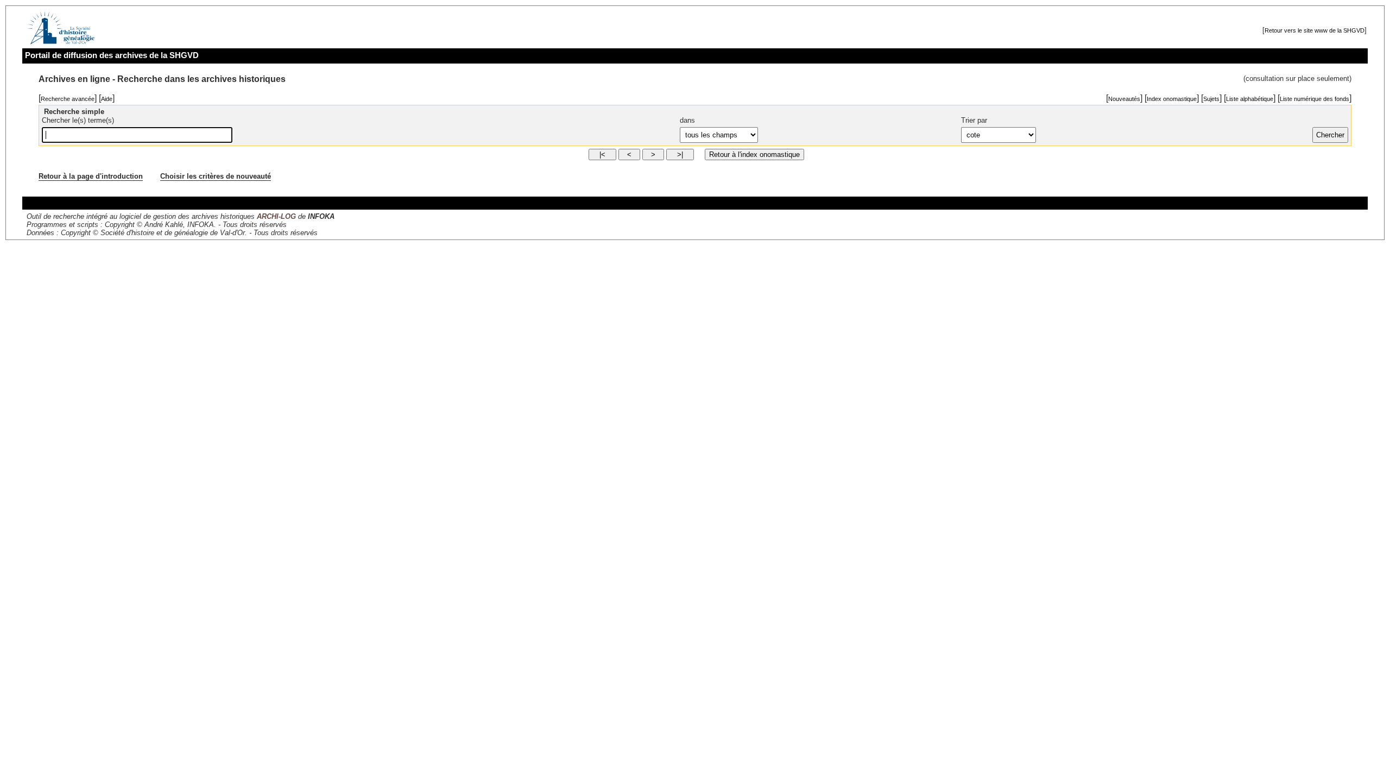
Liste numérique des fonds (1314, 99)
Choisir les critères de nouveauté (215, 176)
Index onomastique (1172, 99)
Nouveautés (1124, 99)
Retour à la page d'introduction (91, 176)
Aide (106, 99)
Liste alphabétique (1249, 99)
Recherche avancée (67, 99)
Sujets (1211, 99)
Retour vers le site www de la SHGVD (1314, 30)
